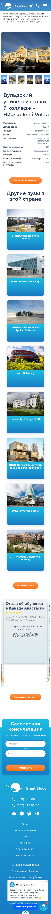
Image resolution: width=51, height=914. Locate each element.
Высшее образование (25, 865)
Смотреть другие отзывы (25, 697)
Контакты (25, 842)
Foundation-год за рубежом (26, 877)
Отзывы (25, 836)
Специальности (25, 849)
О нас (25, 824)
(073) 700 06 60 (28, 799)
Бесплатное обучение (25, 871)
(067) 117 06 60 (28, 805)
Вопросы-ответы (25, 830)
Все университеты (25, 585)
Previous (4, 52)
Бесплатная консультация (25, 180)
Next (47, 52)
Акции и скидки (25, 855)
